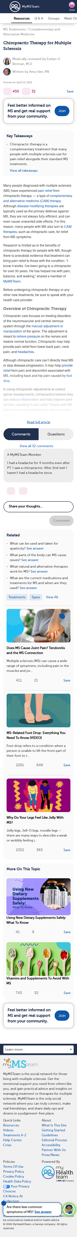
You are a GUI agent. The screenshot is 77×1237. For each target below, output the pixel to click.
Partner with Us (54, 1150)
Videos (8, 1130)
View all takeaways (24, 170)
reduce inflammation (24, 399)
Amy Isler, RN (39, 72)
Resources (22, 18)
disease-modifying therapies (37, 206)
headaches (26, 351)
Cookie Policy (13, 1176)
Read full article (38, 422)
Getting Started (53, 1130)
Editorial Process (54, 1140)
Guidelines (50, 1135)
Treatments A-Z (14, 1135)
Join (72, 9)
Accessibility (51, 1145)
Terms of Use (13, 1167)
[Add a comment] (26, 91)
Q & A (38, 18)
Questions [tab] (56, 434)
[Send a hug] (23, 491)
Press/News (50, 1155)
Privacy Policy (13, 1171)
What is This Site (54, 1125)
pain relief (45, 190)
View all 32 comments (37, 446)
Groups (53, 18)
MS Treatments (14, 29)
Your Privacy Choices (16, 1189)
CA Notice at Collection (13, 1198)
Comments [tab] (21, 434)
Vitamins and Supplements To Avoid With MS (37, 981)
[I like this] (7, 91)
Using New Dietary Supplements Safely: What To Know (36, 920)
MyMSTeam (30, 6)
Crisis (7, 1145)
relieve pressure (28, 336)
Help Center (12, 1140)
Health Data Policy (17, 1181)
